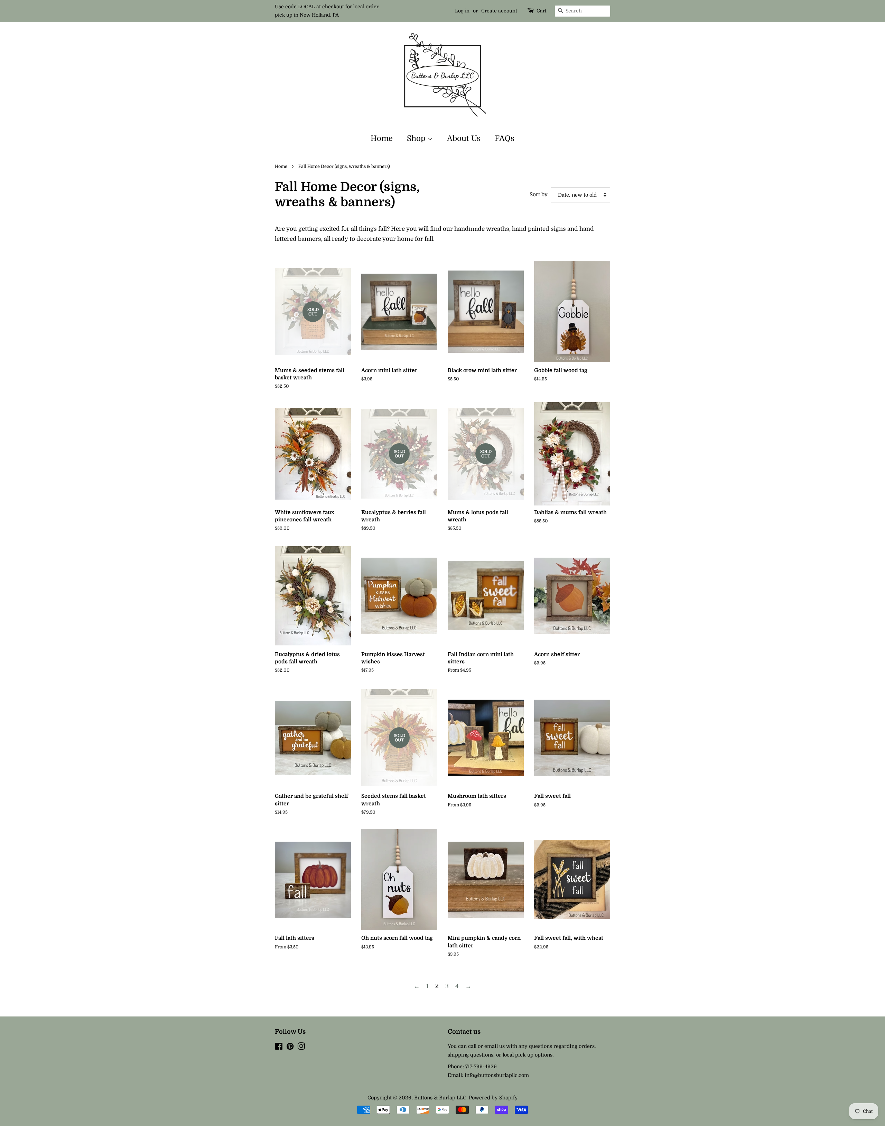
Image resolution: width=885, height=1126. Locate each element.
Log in (462, 10)
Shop (417, 138)
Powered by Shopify (493, 1097)
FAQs (504, 138)
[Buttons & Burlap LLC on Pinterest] (290, 1047)
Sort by (539, 194)
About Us (464, 138)
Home (382, 138)
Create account (499, 10)
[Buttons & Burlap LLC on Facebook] (279, 1047)
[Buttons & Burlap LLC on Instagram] (301, 1047)
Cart (542, 10)
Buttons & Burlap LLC (440, 1097)
